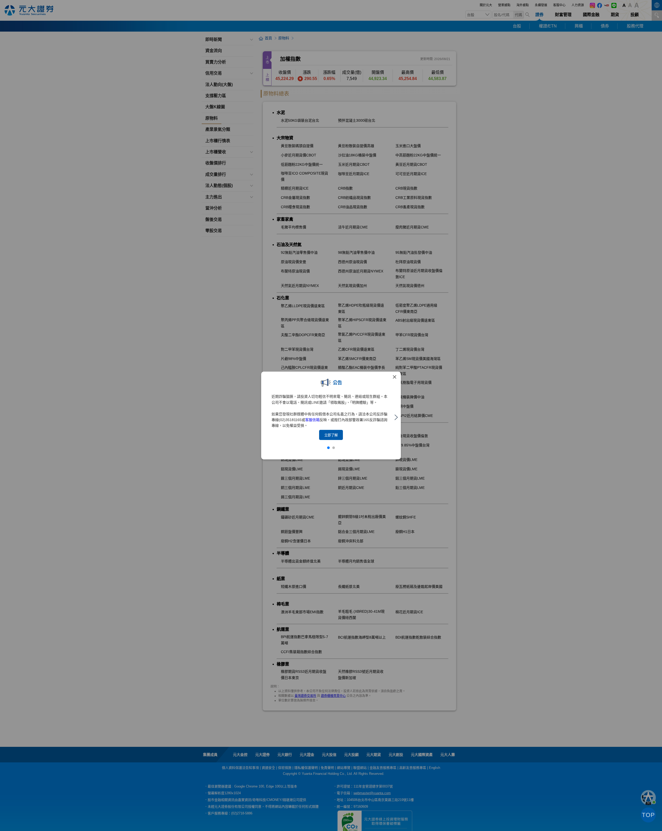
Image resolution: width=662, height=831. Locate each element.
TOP (648, 815)
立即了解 (331, 435)
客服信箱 (312, 420)
